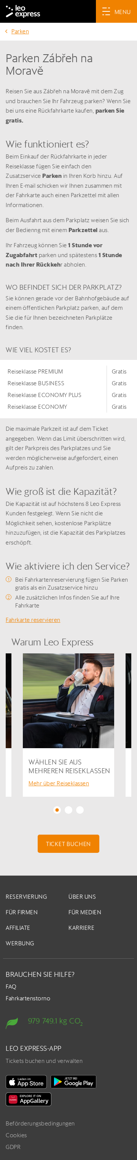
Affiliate (18, 927)
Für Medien (84, 912)
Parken (20, 31)
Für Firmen (22, 912)
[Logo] (23, 11)
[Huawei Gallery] (28, 1099)
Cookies (16, 1135)
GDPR (13, 1147)
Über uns (82, 896)
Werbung (20, 943)
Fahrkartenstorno (28, 998)
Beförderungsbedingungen (40, 1123)
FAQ (11, 986)
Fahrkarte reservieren (33, 619)
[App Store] (26, 1082)
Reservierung (26, 896)
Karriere (81, 927)
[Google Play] (73, 1082)
